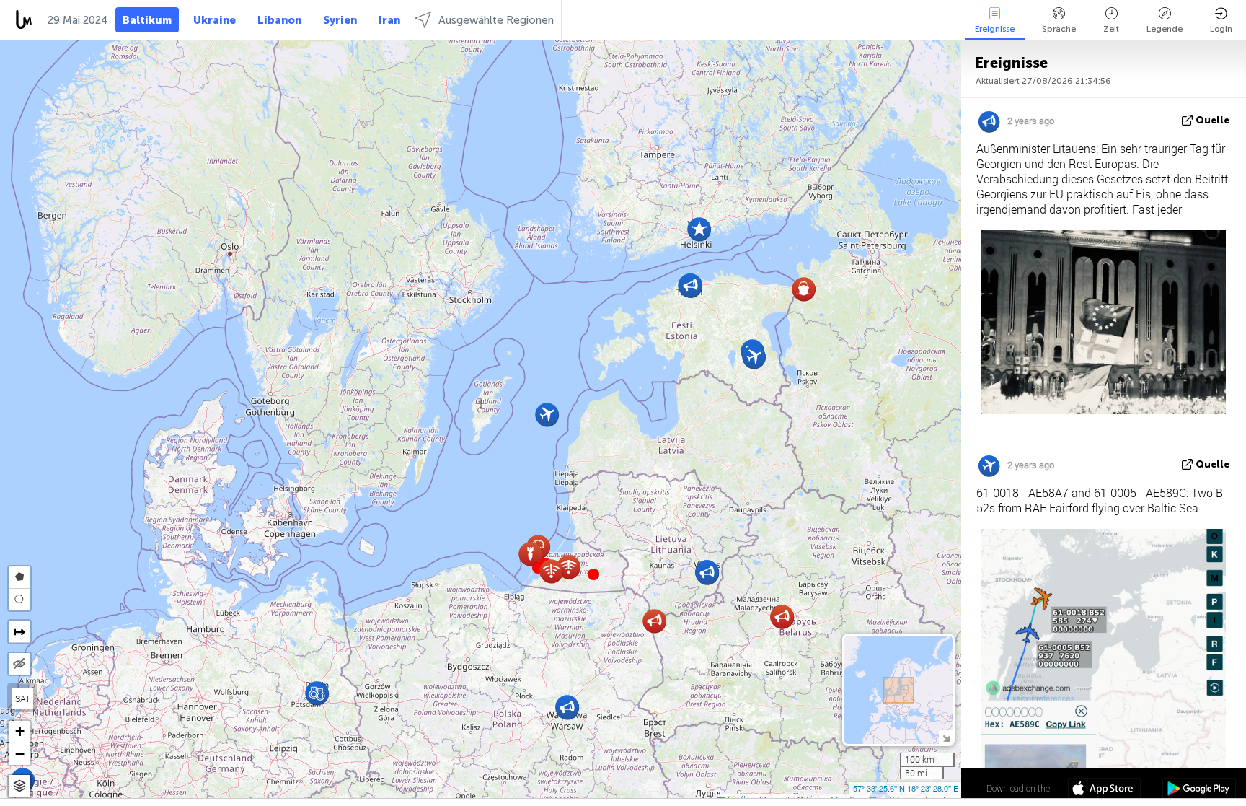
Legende (1164, 29)
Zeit (1111, 29)
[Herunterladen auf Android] (1198, 790)
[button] (593, 574)
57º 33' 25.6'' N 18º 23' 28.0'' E (905, 788)
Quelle (1212, 120)
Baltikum (147, 20)
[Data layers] (19, 786)
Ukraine (214, 20)
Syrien (340, 20)
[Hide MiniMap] (946, 737)
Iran (389, 20)
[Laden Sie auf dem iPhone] (1104, 790)
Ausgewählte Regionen (496, 20)
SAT (22, 698)
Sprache (1059, 29)
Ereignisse (995, 29)
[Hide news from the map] (19, 664)
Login (1221, 29)
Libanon (279, 20)
